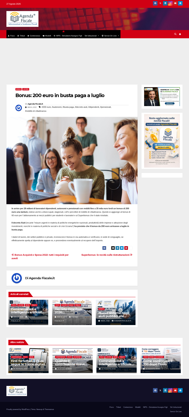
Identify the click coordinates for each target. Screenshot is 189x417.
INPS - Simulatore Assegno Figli (69, 36)
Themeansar (49, 409)
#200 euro (46, 107)
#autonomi (57, 107)
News (27, 305)
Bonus (18, 89)
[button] (175, 34)
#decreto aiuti (81, 107)
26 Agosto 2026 (20, 369)
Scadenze (77, 357)
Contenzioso (35, 36)
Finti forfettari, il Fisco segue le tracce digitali (28, 362)
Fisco (12, 36)
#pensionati (105, 107)
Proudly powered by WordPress (18, 409)
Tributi (22, 36)
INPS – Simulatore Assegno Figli (155, 407)
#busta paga (68, 107)
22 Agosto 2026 (108, 369)
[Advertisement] (94, 58)
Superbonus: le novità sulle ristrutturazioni (105, 255)
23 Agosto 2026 (64, 369)
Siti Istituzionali (91, 36)
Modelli (48, 36)
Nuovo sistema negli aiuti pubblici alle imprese (113, 316)
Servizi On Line (110, 36)
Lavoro (25, 89)
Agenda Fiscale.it (35, 104)
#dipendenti (93, 107)
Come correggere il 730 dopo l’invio (157, 362)
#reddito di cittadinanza (35, 111)
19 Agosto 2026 (153, 369)
